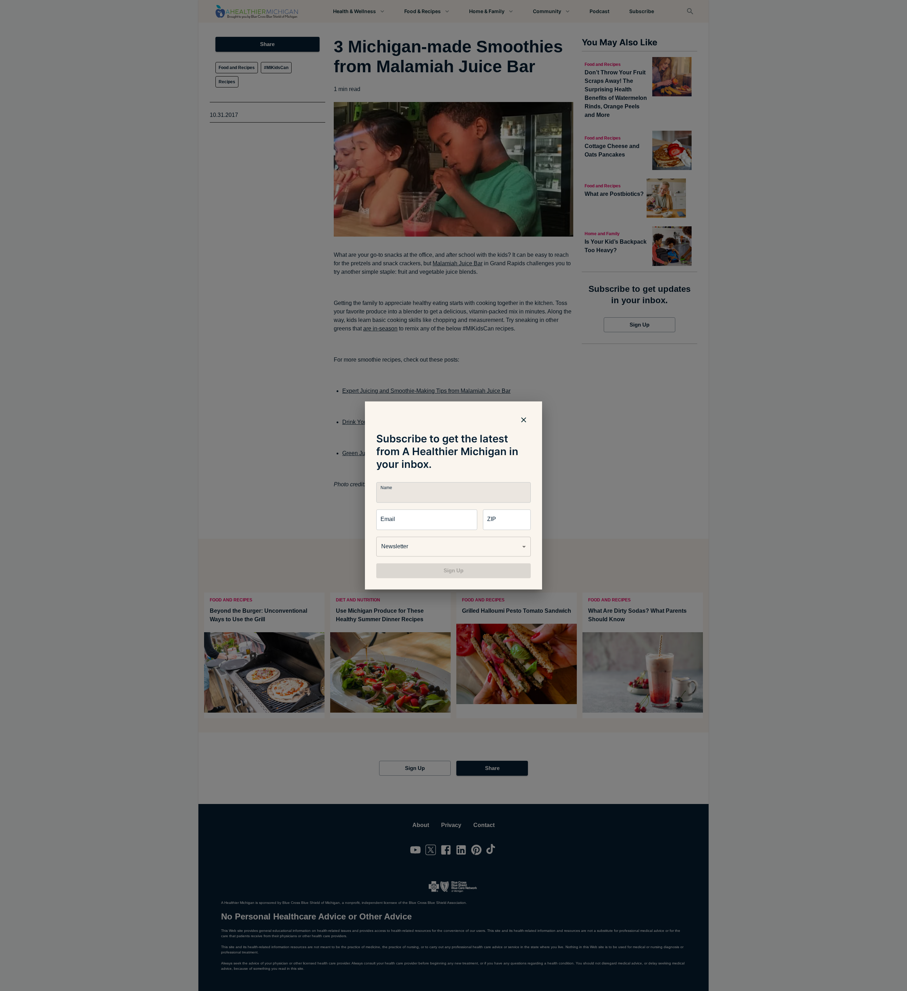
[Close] (524, 420)
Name (386, 488)
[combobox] (453, 546)
